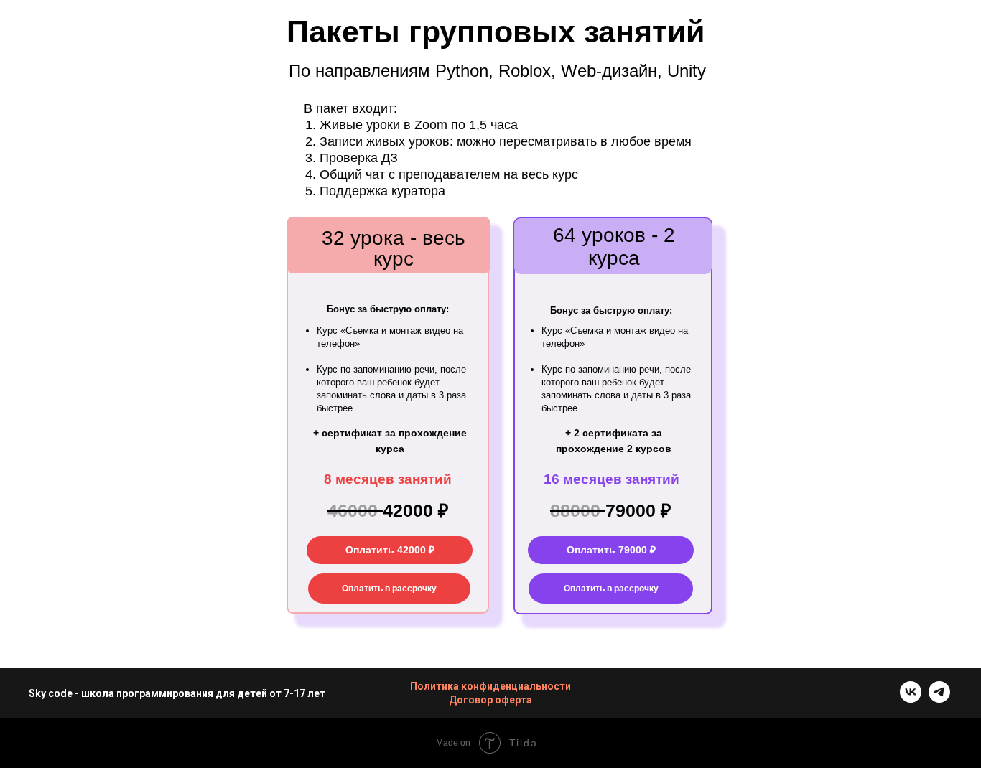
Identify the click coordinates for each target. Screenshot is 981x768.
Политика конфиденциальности (490, 686)
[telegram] (939, 699)
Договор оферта (490, 700)
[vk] (910, 699)
